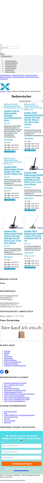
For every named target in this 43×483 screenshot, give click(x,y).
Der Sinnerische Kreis (11, 417)
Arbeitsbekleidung (10, 61)
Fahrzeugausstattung (11, 63)
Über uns (7, 419)
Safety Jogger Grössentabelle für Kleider (17, 397)
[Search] (1, 50)
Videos (6, 355)
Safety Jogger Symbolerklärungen (14, 401)
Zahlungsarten (8, 358)
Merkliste (7, 353)
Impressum (7, 422)
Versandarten (8, 356)
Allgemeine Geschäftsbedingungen (15, 365)
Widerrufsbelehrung (10, 360)
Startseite (3, 91)
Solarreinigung (9, 70)
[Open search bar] (1, 45)
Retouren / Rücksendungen (12, 362)
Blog (5, 413)
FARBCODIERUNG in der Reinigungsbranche (19, 394)
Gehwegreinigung (10, 66)
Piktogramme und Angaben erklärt (15, 390)
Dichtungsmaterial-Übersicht (13, 392)
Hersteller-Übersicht (10, 411)
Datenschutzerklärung (11, 364)
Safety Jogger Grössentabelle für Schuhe (17, 399)
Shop (8, 91)
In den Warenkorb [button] (9, 151)
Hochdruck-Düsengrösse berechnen (15, 383)
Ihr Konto (7, 351)
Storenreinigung (10, 72)
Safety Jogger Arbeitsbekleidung (14, 396)
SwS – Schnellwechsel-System (14, 385)
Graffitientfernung (10, 68)
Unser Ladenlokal (9, 420)
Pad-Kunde (7, 387)
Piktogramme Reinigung (11, 388)
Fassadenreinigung (11, 64)
